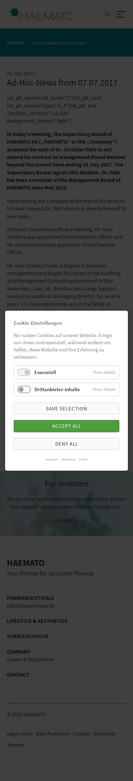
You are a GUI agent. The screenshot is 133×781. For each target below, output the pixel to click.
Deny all (66, 443)
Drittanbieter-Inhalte (57, 389)
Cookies (83, 459)
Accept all (66, 426)
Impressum (51, 459)
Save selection (66, 408)
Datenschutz (68, 459)
